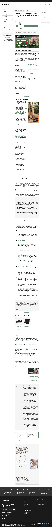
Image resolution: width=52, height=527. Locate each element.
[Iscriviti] (14, 509)
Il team (25, 505)
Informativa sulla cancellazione (21, 525)
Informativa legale (11, 525)
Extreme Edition (26, 513)
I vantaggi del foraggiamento (44, 14)
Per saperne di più (33, 380)
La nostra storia (26, 501)
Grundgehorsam (23, 10)
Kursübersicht (27, 8)
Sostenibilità (26, 504)
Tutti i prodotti (26, 512)
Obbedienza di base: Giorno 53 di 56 (45, 12)
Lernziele (43, 10)
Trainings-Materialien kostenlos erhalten (31, 25)
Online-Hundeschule (17, 10)
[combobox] (48, 1)
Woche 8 (27, 10)
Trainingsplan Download (27, 96)
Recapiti (15, 525)
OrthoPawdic (26, 516)
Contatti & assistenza (40, 505)
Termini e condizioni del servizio (19, 524)
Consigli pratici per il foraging (45, 19)
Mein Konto (39, 501)
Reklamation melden (40, 504)
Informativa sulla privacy (11, 524)
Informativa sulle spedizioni (5, 525)
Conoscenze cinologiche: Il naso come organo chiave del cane (45, 17)
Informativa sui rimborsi (5, 524)
